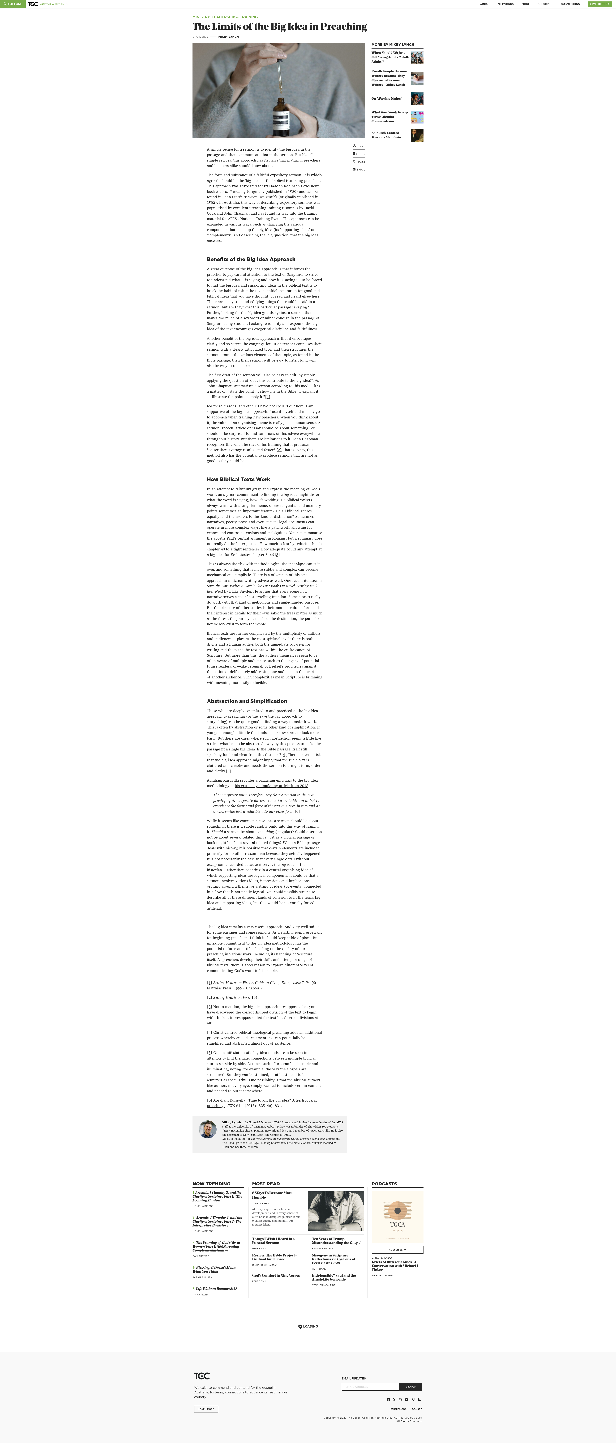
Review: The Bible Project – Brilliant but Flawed (274, 1257)
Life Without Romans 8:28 (216, 1289)
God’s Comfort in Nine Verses (276, 1276)
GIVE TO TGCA (600, 4)
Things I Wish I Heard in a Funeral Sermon (273, 1241)
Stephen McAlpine (323, 1285)
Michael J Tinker (382, 1275)
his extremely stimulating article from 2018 (271, 785)
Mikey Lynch (228, 37)
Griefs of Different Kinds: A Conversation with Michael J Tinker (395, 1266)
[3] (277, 554)
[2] (279, 449)
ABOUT (485, 4)
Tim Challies (201, 1294)
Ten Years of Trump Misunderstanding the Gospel (337, 1241)
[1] (267, 396)
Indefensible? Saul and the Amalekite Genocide (334, 1277)
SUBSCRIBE (545, 4)
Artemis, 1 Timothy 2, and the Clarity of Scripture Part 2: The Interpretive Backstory (217, 1221)
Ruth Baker (319, 1268)
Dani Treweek (201, 1256)
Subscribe (396, 1249)
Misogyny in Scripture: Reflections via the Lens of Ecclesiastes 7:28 (333, 1259)
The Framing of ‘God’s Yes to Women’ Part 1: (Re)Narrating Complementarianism (216, 1246)
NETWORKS (506, 4)
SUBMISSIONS (570, 4)
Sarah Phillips (202, 1277)
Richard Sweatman (265, 1265)
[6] (297, 811)
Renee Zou (259, 1248)
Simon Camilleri (322, 1248)
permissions (398, 1409)
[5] (228, 771)
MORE (526, 4)
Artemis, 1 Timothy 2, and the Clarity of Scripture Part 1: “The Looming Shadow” (217, 1196)
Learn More (206, 1409)
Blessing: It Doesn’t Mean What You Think (214, 1270)
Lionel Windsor (203, 1206)
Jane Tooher (260, 1203)
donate (417, 1409)
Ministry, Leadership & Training (225, 16)
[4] (284, 754)
